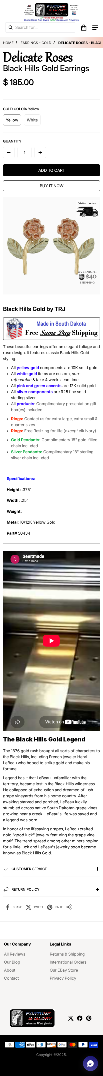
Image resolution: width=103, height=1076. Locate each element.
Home (8, 43)
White (32, 119)
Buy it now (52, 185)
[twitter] (70, 1018)
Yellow (12, 119)
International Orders (68, 962)
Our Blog (12, 962)
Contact (11, 978)
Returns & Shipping (67, 954)
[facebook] (79, 1018)
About (9, 970)
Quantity (12, 141)
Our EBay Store (64, 970)
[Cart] (84, 27)
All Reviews (14, 954)
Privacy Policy (63, 978)
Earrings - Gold (35, 43)
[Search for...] (10, 27)
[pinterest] (88, 1018)
